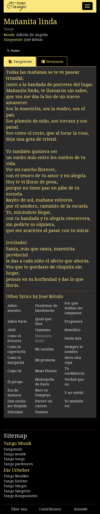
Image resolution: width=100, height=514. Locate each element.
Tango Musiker (16, 476)
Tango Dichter (16, 481)
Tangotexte (22, 62)
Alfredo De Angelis (32, 35)
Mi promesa (45, 360)
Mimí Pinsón (46, 371)
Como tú (14, 371)
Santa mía (73, 338)
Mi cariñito (44, 349)
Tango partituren (18, 464)
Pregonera (73, 321)
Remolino (73, 330)
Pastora (41, 412)
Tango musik (14, 454)
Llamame (42, 330)
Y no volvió (74, 393)
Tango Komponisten (21, 496)
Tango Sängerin (17, 491)
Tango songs (14, 459)
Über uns (19, 509)
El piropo (15, 382)
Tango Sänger (15, 486)
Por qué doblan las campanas (73, 308)
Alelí (12, 330)
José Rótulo (33, 40)
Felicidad (15, 412)
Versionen (54, 62)
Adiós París (17, 321)
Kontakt (80, 509)
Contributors (50, 509)
